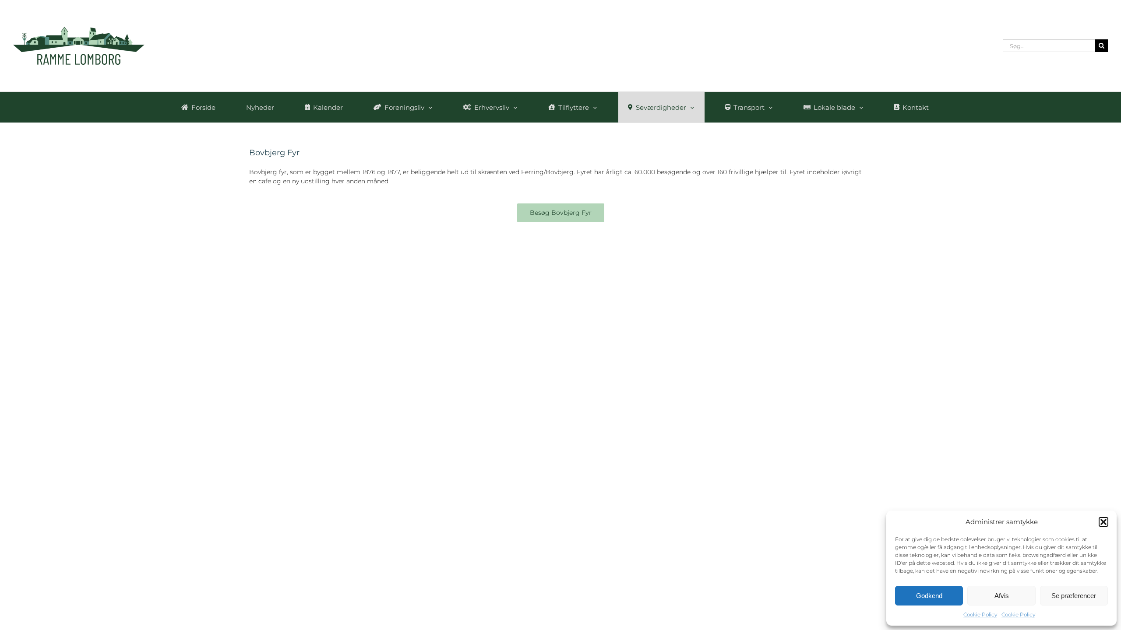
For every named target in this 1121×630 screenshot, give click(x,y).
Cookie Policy (980, 614)
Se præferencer (1073, 595)
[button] (1103, 522)
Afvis (1001, 595)
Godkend (929, 595)
